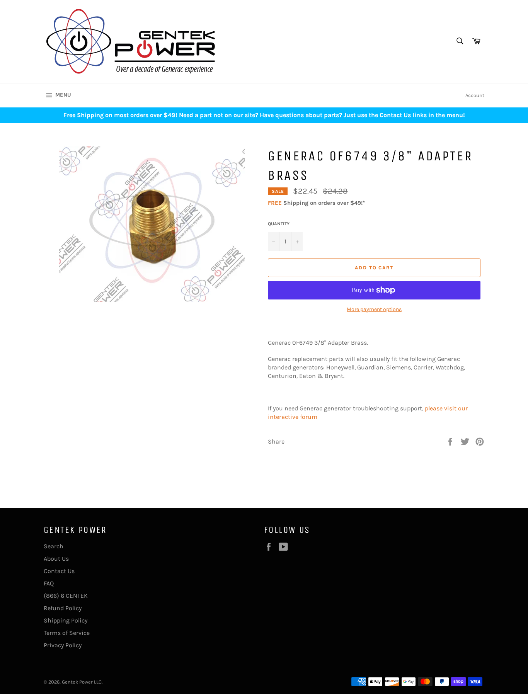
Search (53, 546)
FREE (275, 202)
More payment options (374, 309)
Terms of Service (67, 632)
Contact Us (59, 571)
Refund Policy (63, 608)
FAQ (49, 583)
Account (474, 95)
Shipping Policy (65, 620)
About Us (56, 558)
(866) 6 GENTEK (66, 595)
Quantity (279, 223)
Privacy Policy (63, 645)
